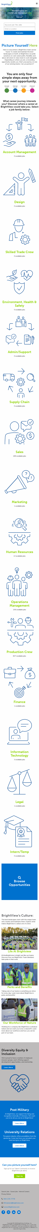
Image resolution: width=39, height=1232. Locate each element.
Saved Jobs (14, 1191)
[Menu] (37, 4)
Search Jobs (5, 1191)
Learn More (8, 1067)
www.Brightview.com (11, 1207)
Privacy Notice (6, 1194)
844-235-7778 (9, 1199)
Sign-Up (19, 1176)
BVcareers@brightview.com (14, 1203)
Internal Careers (24, 1191)
